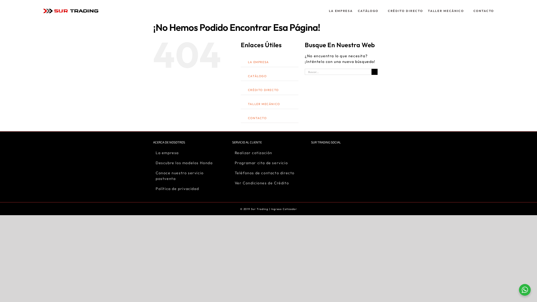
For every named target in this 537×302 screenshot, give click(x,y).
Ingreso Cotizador (284, 209)
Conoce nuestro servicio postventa (180, 176)
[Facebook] (313, 152)
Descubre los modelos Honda (184, 162)
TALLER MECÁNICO (264, 104)
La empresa (167, 152)
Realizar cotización (253, 152)
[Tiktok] (329, 152)
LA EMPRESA (258, 62)
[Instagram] (321, 152)
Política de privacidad (177, 188)
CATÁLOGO (257, 76)
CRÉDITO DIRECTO (263, 90)
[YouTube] (337, 152)
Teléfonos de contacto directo (265, 173)
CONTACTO (257, 118)
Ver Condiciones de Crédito (262, 183)
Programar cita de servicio (261, 162)
